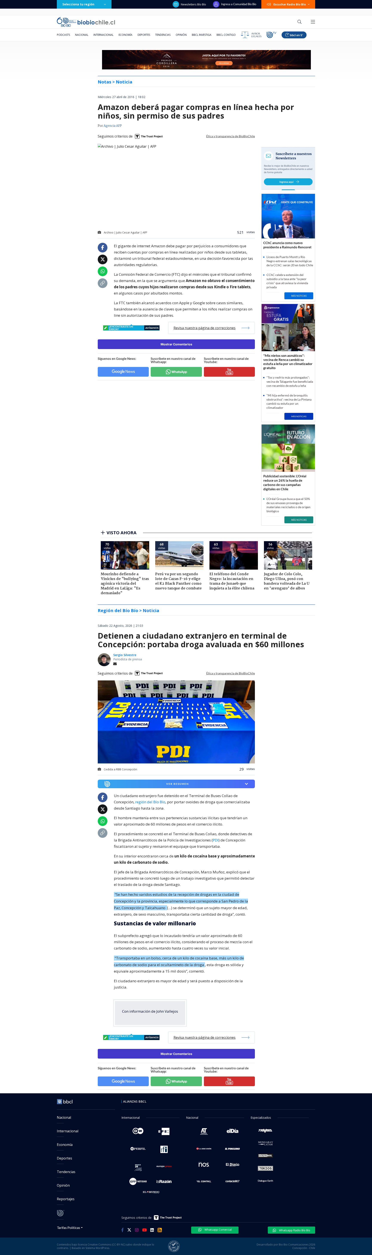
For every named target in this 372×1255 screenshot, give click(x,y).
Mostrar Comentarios (176, 344)
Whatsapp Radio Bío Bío (294, 1230)
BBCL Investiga (201, 35)
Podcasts (63, 35)
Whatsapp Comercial (218, 1229)
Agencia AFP (113, 125)
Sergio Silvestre (124, 655)
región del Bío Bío (150, 801)
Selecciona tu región (78, 4)
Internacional (103, 35)
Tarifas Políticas (68, 1227)
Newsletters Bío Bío (193, 4)
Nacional (81, 35)
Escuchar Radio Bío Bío (289, 4)
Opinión (181, 35)
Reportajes (65, 1199)
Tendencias (162, 35)
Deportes (144, 35)
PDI (216, 840)
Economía (125, 35)
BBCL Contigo (226, 35)
